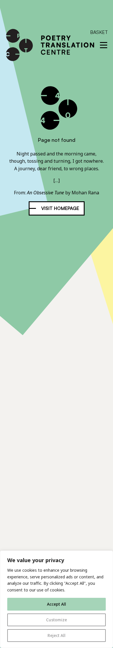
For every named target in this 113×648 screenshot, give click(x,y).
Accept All (56, 604)
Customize (56, 619)
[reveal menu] (103, 45)
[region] (56, 599)
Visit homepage (60, 208)
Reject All (56, 635)
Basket (99, 32)
